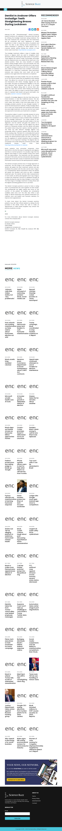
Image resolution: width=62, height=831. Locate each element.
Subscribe (17, 818)
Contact (34, 803)
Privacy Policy (36, 798)
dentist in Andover (16, 94)
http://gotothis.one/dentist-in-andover (16, 145)
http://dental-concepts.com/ (27, 50)
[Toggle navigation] (5, 9)
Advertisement (36, 801)
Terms (34, 796)
